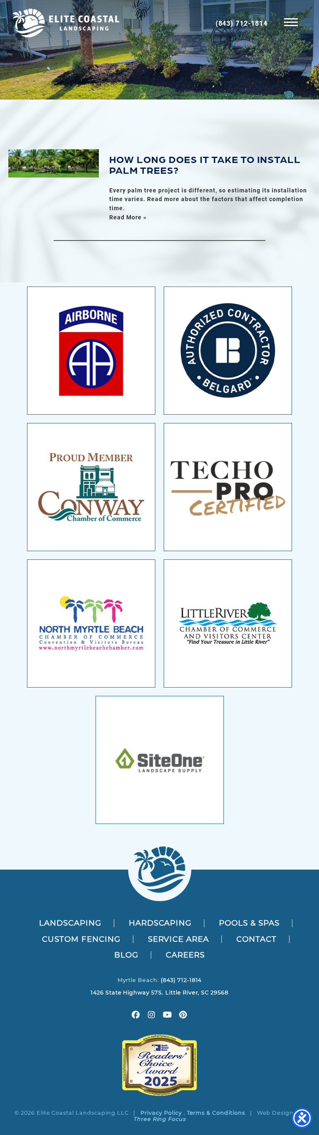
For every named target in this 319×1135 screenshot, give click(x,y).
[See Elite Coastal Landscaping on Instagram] (152, 1016)
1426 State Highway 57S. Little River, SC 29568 (159, 992)
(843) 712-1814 (241, 23)
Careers (185, 955)
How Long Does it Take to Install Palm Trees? (205, 164)
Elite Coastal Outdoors (65, 23)
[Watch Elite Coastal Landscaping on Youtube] (167, 1016)
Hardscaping (160, 923)
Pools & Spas (249, 923)
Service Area (178, 939)
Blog (126, 955)
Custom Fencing (81, 939)
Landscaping (70, 923)
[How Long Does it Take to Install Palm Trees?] (53, 163)
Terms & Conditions (216, 1113)
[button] (291, 21)
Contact (256, 939)
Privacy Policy (161, 1113)
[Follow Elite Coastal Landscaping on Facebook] (136, 1016)
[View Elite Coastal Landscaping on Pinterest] (183, 1016)
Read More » (128, 217)
